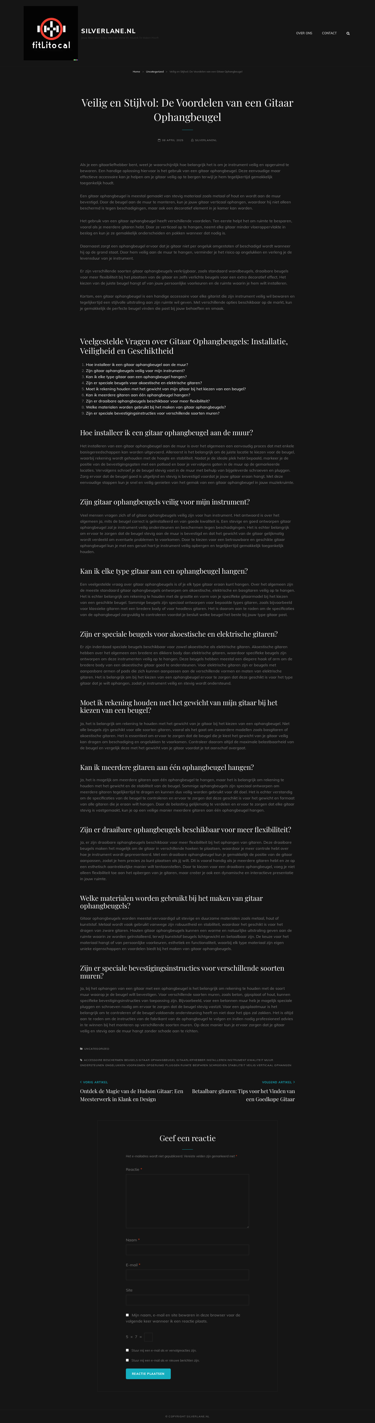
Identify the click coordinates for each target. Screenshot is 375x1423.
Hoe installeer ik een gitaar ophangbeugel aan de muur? (137, 364)
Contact (329, 33)
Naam (133, 1239)
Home (136, 71)
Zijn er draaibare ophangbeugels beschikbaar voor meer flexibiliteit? (148, 401)
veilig (251, 1065)
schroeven (218, 1065)
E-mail (133, 1264)
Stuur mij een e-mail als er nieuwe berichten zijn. (165, 1360)
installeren (217, 1060)
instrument (237, 1060)
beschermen (113, 1060)
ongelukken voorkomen (125, 1065)
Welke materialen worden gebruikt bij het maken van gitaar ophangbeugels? (156, 407)
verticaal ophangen (274, 1065)
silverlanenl (206, 140)
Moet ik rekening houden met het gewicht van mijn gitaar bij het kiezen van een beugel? (166, 388)
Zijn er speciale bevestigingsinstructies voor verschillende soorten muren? (152, 413)
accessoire (93, 1060)
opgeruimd (155, 1065)
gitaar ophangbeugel (157, 1060)
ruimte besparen (194, 1065)
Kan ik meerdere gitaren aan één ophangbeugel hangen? (138, 394)
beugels (131, 1060)
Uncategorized (155, 71)
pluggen (172, 1065)
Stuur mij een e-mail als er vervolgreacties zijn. (164, 1350)
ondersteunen (92, 1065)
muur (268, 1060)
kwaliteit (255, 1060)
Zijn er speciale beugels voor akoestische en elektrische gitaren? (144, 382)
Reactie (134, 1169)
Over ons (304, 33)
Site (129, 1290)
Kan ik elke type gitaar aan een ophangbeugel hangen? (136, 376)
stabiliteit (236, 1065)
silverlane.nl (108, 31)
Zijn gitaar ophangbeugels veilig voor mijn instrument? (135, 370)
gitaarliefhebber (191, 1060)
